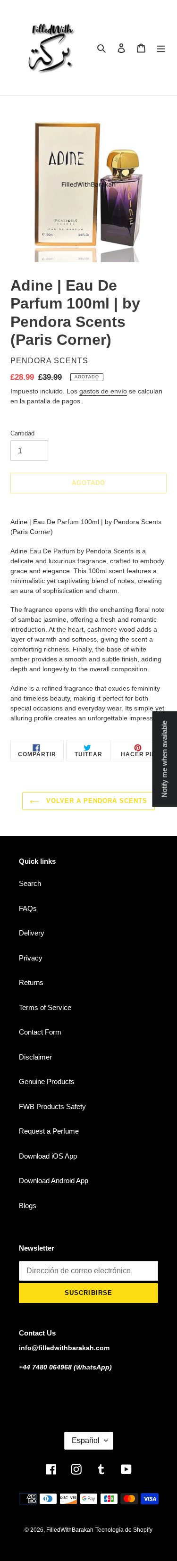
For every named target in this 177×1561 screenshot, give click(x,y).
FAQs (28, 908)
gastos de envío (103, 391)
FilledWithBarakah (69, 1530)
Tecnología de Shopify (123, 1530)
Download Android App (53, 1181)
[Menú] (161, 48)
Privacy (30, 958)
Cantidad (22, 433)
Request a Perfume (49, 1131)
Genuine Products (47, 1081)
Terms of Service (45, 1007)
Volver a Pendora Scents (96, 800)
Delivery (31, 933)
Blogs (27, 1206)
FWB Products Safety (52, 1106)
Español (86, 1440)
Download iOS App (48, 1156)
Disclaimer (35, 1057)
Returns (31, 982)
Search (30, 883)
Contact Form (40, 1032)
